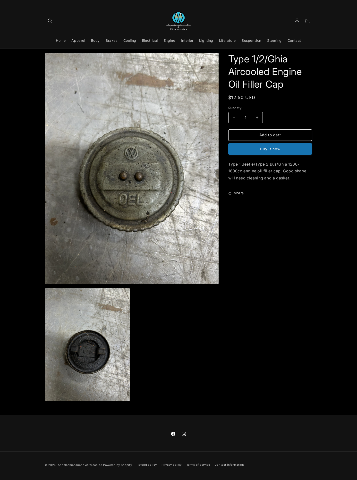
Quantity (234, 108)
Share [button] (239, 193)
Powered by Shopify (117, 465)
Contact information (229, 464)
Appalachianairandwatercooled (80, 465)
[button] (50, 21)
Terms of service (198, 464)
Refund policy (147, 464)
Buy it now (270, 149)
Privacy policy (172, 464)
